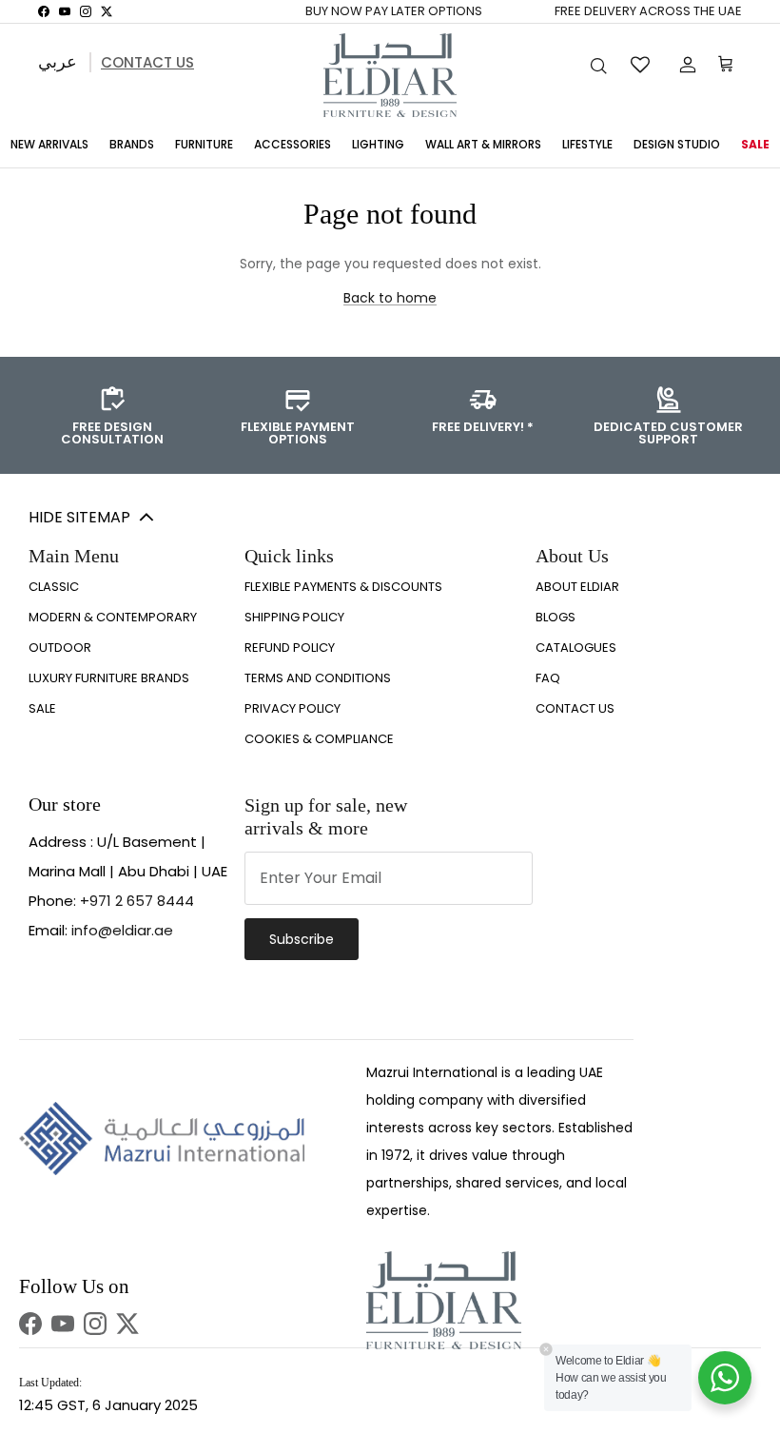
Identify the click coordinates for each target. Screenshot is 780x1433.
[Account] (684, 64)
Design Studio (677, 144)
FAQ (548, 678)
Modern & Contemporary (113, 617)
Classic (54, 587)
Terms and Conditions (317, 678)
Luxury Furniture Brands (109, 678)
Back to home (390, 297)
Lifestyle (587, 144)
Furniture (204, 144)
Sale (755, 144)
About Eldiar (577, 587)
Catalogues (576, 647)
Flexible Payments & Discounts (343, 587)
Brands (131, 144)
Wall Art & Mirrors (483, 144)
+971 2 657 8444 (137, 901)
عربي (57, 61)
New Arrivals (49, 144)
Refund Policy (289, 647)
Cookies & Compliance (319, 739)
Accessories (292, 144)
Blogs (555, 617)
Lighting (378, 144)
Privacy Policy (292, 708)
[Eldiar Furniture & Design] (390, 75)
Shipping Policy (294, 617)
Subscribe (301, 939)
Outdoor (60, 647)
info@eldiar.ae (122, 930)
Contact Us (147, 62)
